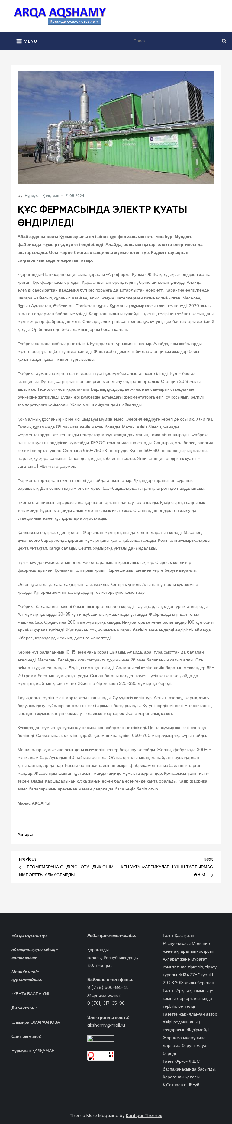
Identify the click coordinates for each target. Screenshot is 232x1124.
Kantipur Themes (144, 1116)
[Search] (224, 41)
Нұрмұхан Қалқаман (42, 195)
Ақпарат (26, 834)
